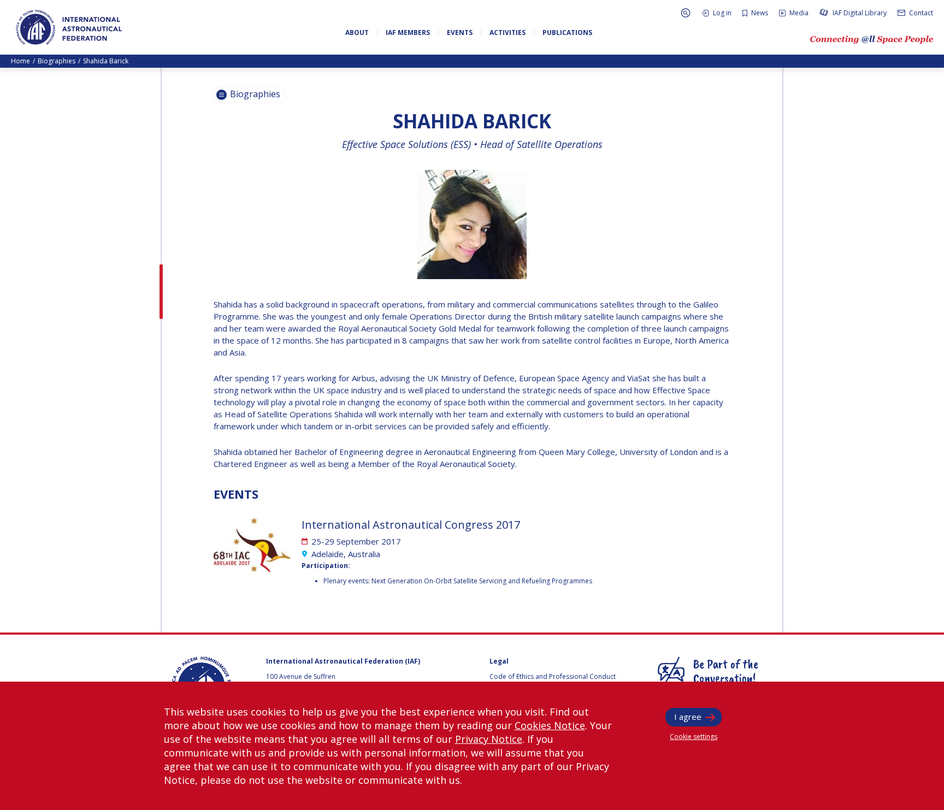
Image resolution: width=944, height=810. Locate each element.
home (20, 61)
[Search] (686, 12)
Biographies (56, 61)
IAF (69, 27)
